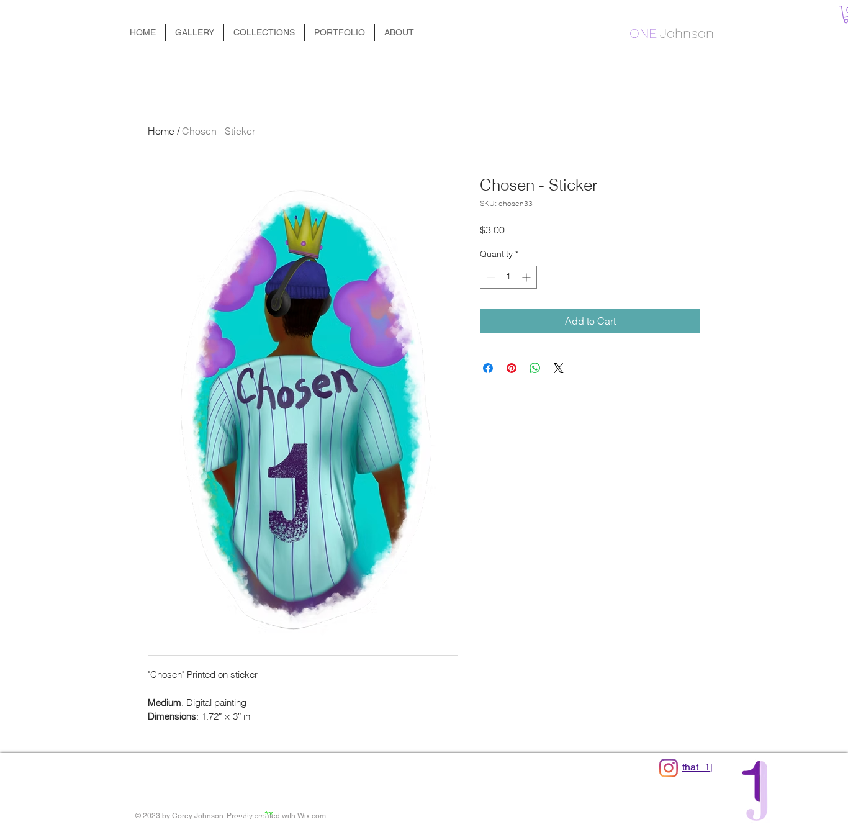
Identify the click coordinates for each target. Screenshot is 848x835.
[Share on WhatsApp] (535, 368)
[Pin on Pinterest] (511, 368)
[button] (264, 32)
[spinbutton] (508, 277)
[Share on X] (558, 368)
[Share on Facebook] (487, 368)
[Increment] (527, 277)
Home (161, 131)
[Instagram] (668, 768)
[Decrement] (489, 277)
